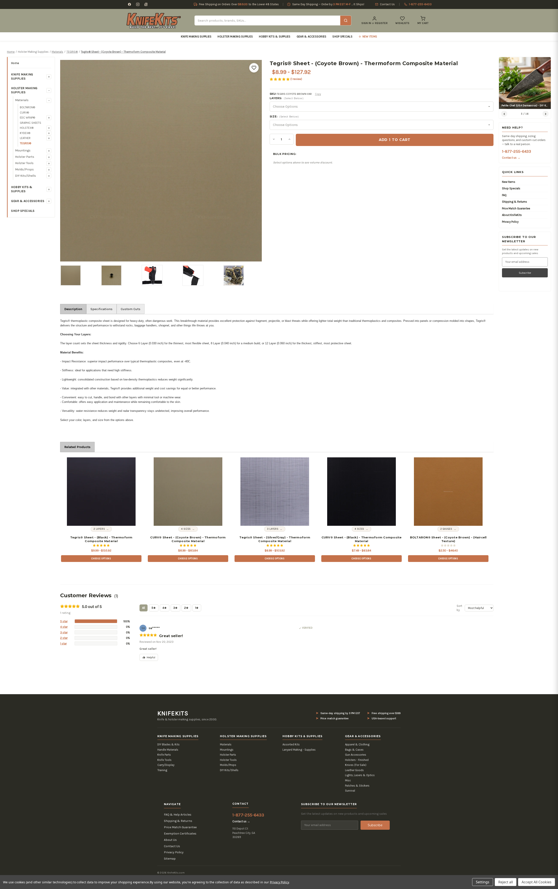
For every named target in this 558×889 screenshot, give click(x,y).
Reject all (505, 882)
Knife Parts (164, 754)
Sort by (459, 608)
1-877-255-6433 (516, 151)
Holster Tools (24, 163)
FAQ (504, 195)
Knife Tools (164, 760)
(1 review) (296, 79)
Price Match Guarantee (516, 208)
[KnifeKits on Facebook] (129, 4)
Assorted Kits (291, 744)
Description (73, 309)
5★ (153, 607)
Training (162, 770)
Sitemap (170, 858)
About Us (170, 840)
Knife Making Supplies (196, 36)
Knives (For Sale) (355, 765)
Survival (350, 790)
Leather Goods (354, 770)
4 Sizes (186, 529)
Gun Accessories (355, 754)
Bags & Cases (354, 749)
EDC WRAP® (27, 117)
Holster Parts (24, 157)
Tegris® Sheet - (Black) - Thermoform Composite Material (101, 539)
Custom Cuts (130, 309)
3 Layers (272, 529)
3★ (175, 607)
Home (15, 63)
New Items (508, 181)
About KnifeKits (512, 215)
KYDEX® (25, 133)
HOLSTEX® (27, 127)
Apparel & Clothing (357, 744)
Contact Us (172, 846)
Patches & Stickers (357, 785)
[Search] (345, 20)
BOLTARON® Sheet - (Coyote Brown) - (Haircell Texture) (448, 539)
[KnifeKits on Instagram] (138, 4)
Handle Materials (167, 749)
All (143, 607)
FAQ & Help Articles (177, 814)
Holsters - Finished (357, 760)
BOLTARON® (27, 107)
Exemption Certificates (180, 833)
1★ (197, 607)
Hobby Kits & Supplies (274, 36)
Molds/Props (24, 169)
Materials (22, 100)
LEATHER (25, 138)
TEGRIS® (25, 143)
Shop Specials (342, 36)
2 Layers (99, 529)
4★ (164, 607)
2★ (186, 607)
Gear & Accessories (312, 36)
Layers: (287, 98)
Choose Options (101, 558)
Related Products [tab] (77, 447)
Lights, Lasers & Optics (360, 775)
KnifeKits (172, 713)
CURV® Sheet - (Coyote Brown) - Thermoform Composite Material (188, 539)
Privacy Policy (510, 221)
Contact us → (511, 157)
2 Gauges (446, 529)
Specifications (101, 309)
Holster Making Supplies (235, 36)
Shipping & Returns (514, 201)
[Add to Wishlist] (254, 68)
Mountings (23, 150)
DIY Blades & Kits (168, 744)
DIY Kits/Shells (25, 176)
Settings (482, 882)
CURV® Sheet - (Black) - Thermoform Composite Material (362, 539)
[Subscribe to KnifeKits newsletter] (146, 4)
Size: (284, 116)
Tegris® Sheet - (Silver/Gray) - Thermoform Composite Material (274, 539)
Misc (348, 780)
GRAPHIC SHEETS (30, 122)
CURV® (24, 112)
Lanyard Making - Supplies (299, 749)
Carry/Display (165, 765)
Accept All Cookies (536, 882)
